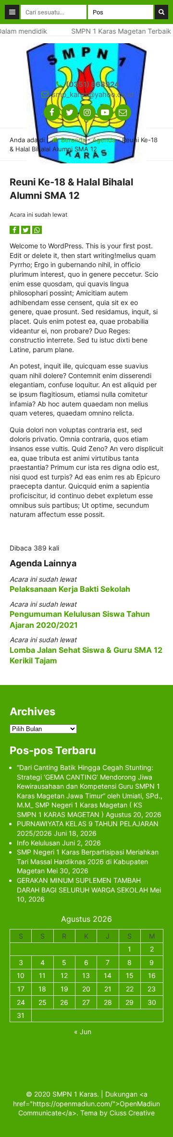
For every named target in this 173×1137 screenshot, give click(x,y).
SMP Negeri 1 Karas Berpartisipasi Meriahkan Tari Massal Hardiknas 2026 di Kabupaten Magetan (88, 861)
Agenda (103, 140)
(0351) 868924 (92, 84)
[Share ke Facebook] (15, 230)
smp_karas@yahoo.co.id (93, 94)
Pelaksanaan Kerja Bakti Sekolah (70, 589)
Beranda (72, 140)
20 (86, 989)
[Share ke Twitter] (27, 230)
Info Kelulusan (38, 843)
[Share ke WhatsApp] (37, 230)
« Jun (82, 1031)
